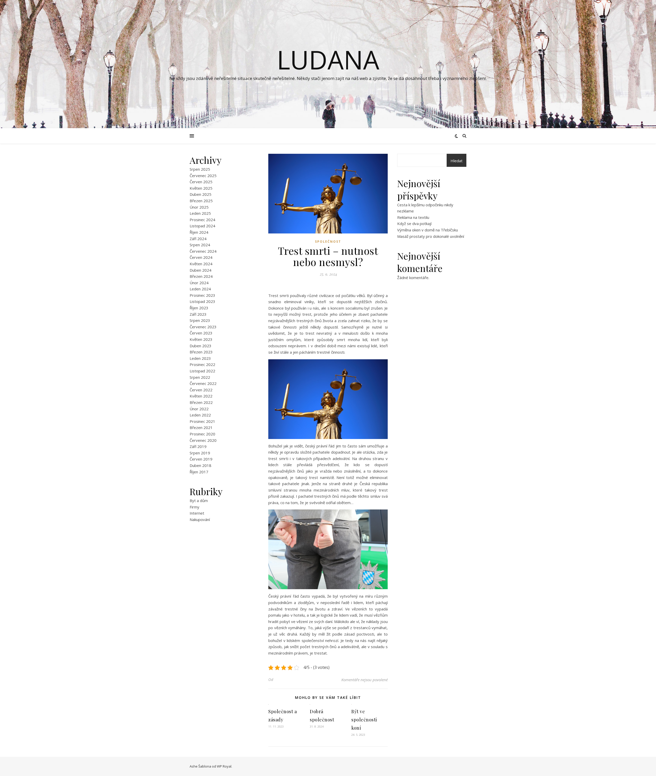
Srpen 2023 (200, 320)
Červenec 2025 (203, 175)
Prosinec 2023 (202, 295)
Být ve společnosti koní (364, 719)
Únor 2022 (199, 408)
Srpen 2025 (200, 169)
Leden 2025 (200, 213)
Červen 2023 (201, 332)
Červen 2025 (201, 181)
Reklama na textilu (413, 217)
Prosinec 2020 (202, 433)
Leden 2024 (200, 288)
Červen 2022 (201, 389)
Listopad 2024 (202, 225)
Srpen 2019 (200, 452)
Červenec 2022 (203, 383)
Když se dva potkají (414, 223)
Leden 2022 (200, 414)
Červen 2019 (201, 459)
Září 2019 (198, 446)
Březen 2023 (201, 351)
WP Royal (224, 766)
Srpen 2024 (200, 244)
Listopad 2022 (202, 370)
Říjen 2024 (199, 232)
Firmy (194, 506)
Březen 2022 (201, 402)
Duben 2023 (200, 345)
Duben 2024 (200, 270)
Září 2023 (198, 314)
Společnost (328, 241)
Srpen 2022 (200, 377)
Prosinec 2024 (202, 219)
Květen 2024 (201, 263)
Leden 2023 (200, 358)
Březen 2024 (201, 276)
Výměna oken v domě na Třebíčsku (427, 229)
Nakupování (200, 519)
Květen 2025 (201, 188)
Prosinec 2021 (202, 421)
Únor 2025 (199, 207)
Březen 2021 (201, 427)
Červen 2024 (201, 257)
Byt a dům (199, 500)
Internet (197, 513)
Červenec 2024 (203, 251)
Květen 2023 (201, 339)
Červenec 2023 (203, 326)
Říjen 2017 (199, 471)
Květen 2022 (201, 396)
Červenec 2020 (203, 440)
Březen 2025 (201, 200)
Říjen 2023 (199, 307)
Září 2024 (198, 238)
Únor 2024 (199, 282)
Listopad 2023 (202, 301)
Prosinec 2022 (202, 364)
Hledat (456, 160)
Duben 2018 (200, 465)
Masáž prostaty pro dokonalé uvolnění (430, 236)
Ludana (328, 59)
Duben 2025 (200, 194)
